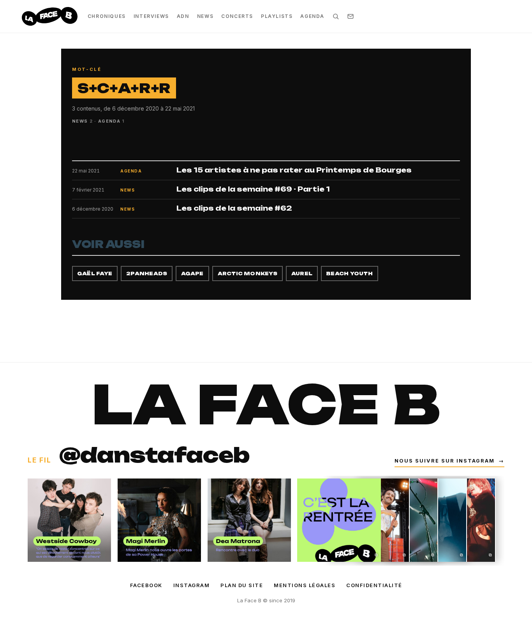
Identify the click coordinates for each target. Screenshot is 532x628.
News (205, 16)
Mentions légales (304, 585)
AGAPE (192, 273)
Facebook (146, 585)
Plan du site (241, 585)
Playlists (276, 16)
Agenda (312, 16)
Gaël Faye (95, 273)
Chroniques (107, 16)
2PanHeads (146, 273)
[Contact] (350, 16)
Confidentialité (374, 585)
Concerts (237, 16)
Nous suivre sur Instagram (449, 461)
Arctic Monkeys (247, 273)
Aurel (301, 273)
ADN (183, 16)
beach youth (349, 273)
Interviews (151, 16)
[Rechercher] (335, 16)
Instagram (191, 585)
